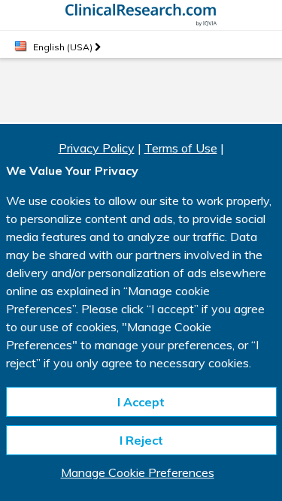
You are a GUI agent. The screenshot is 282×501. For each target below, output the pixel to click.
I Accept (141, 401)
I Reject (141, 440)
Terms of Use (180, 147)
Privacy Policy (97, 147)
